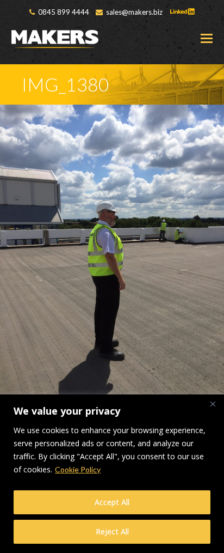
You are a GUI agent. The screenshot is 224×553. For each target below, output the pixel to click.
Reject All (112, 531)
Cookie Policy (78, 469)
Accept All (112, 502)
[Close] (212, 403)
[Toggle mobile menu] (207, 38)
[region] (112, 473)
